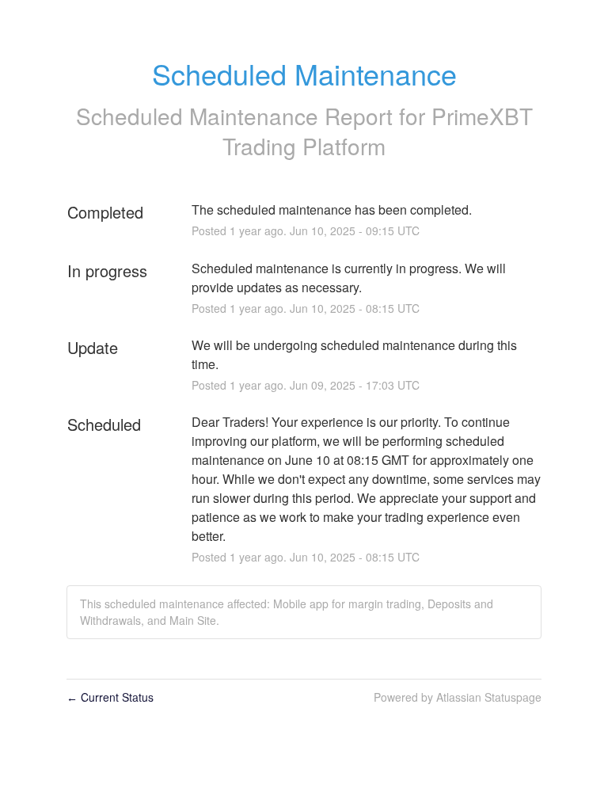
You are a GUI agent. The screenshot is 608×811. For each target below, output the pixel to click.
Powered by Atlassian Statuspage (458, 697)
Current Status (110, 697)
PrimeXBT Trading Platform (377, 131)
